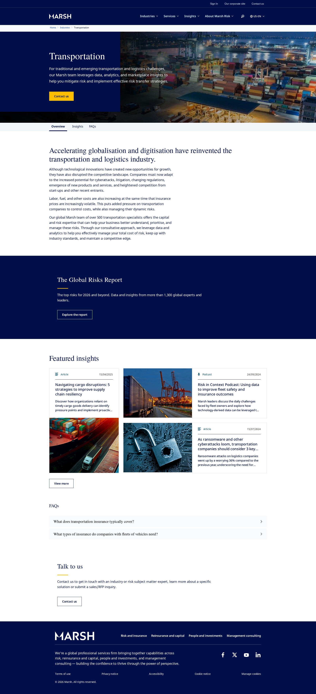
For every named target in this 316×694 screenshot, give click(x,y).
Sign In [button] (214, 3)
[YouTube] (246, 654)
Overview (58, 126)
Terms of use (63, 674)
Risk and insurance (134, 636)
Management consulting (244, 636)
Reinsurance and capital (168, 636)
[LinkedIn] (258, 654)
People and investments (205, 636)
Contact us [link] (258, 3)
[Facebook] (223, 654)
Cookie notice (203, 674)
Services (169, 16)
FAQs (92, 126)
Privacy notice (110, 674)
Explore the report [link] (74, 315)
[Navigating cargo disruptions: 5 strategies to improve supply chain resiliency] (84, 445)
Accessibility (156, 674)
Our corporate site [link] (235, 3)
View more (61, 483)
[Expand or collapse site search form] (242, 16)
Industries (147, 16)
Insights (190, 16)
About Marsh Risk (217, 16)
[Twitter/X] (234, 654)
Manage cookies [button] (251, 674)
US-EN (257, 16)
